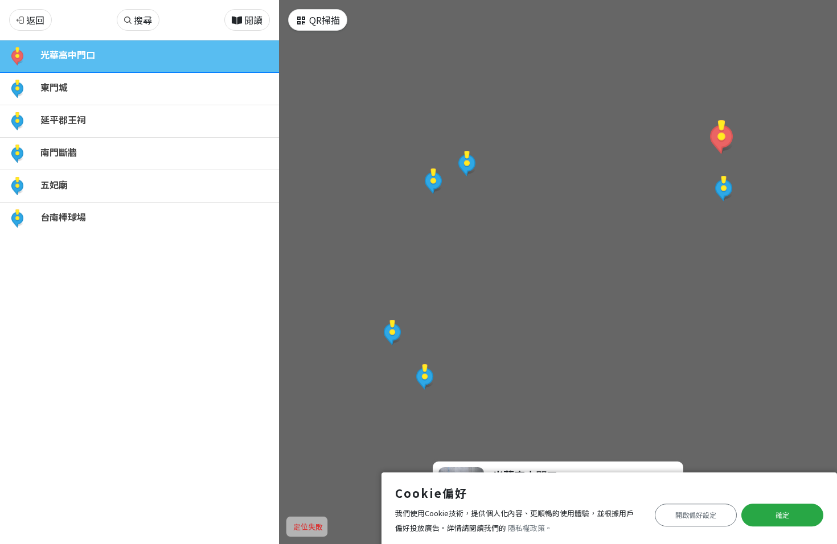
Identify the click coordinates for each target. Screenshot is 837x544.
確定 (782, 515)
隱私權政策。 (530, 527)
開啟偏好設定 (695, 515)
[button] (721, 137)
